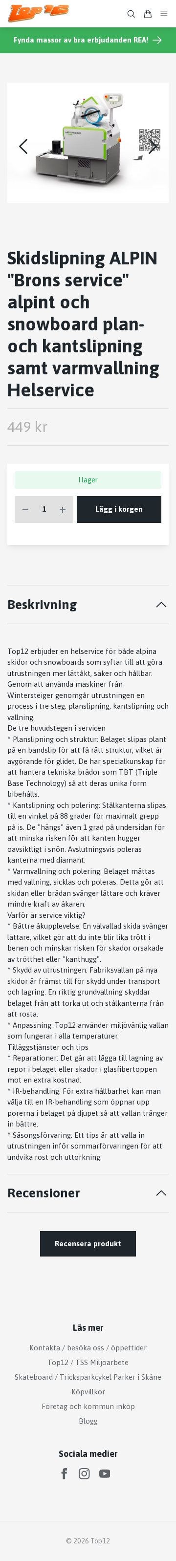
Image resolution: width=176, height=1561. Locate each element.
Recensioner (43, 1192)
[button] (153, 146)
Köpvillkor (88, 1392)
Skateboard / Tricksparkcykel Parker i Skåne (88, 1377)
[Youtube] (104, 1473)
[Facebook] (64, 1473)
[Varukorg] (147, 14)
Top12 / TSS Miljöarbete (88, 1362)
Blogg (88, 1421)
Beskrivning (42, 604)
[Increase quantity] (62, 509)
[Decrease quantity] (25, 509)
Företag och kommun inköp (88, 1406)
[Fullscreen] (88, 143)
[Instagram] (84, 1473)
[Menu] (164, 14)
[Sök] (131, 14)
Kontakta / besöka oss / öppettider (88, 1348)
